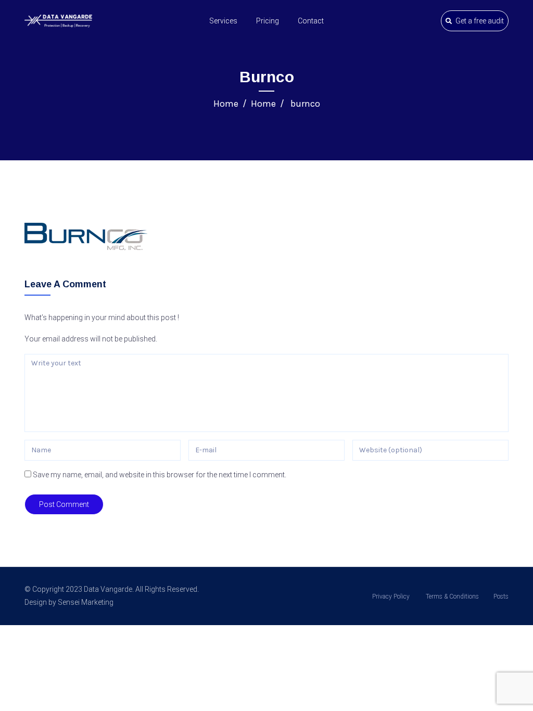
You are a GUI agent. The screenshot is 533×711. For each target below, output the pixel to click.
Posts (501, 596)
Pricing (267, 21)
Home (225, 103)
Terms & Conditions (451, 596)
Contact (311, 21)
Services (223, 21)
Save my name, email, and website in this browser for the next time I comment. (159, 475)
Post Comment (64, 504)
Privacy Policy (391, 596)
